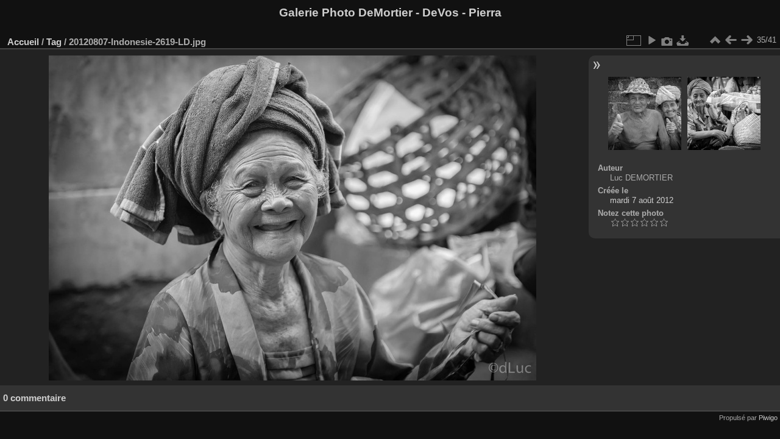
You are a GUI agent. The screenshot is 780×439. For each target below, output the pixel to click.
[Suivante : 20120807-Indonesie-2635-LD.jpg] (746, 40)
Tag (54, 42)
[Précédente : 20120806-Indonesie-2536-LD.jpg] (731, 40)
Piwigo (768, 417)
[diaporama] (651, 40)
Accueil (23, 42)
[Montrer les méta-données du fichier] (667, 40)
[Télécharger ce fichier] (683, 40)
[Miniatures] (715, 40)
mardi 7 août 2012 (641, 200)
